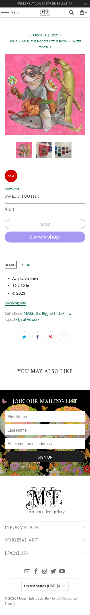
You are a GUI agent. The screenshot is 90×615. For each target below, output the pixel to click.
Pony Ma (12, 189)
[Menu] (2, 12)
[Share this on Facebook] (37, 336)
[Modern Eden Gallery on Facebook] (36, 571)
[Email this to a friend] (64, 336)
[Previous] (8, 94)
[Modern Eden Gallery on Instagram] (44, 571)
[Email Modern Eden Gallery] (27, 571)
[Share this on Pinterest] (51, 336)
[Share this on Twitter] (24, 336)
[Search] (71, 12)
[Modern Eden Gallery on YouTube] (62, 571)
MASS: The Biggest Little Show (47, 314)
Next (54, 35)
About (27, 265)
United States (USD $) (42, 586)
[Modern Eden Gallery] (45, 12)
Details (10, 265)
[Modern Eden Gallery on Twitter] (53, 571)
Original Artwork (26, 320)
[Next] (82, 94)
